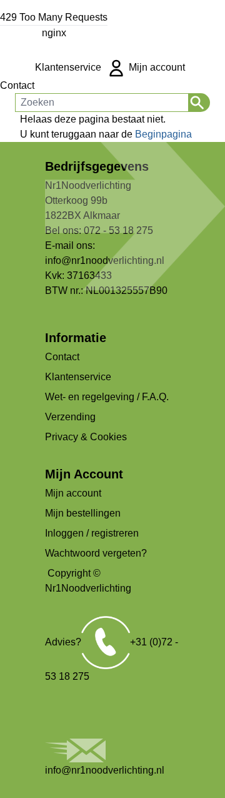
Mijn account (155, 67)
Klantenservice (68, 67)
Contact (17, 85)
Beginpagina (163, 134)
